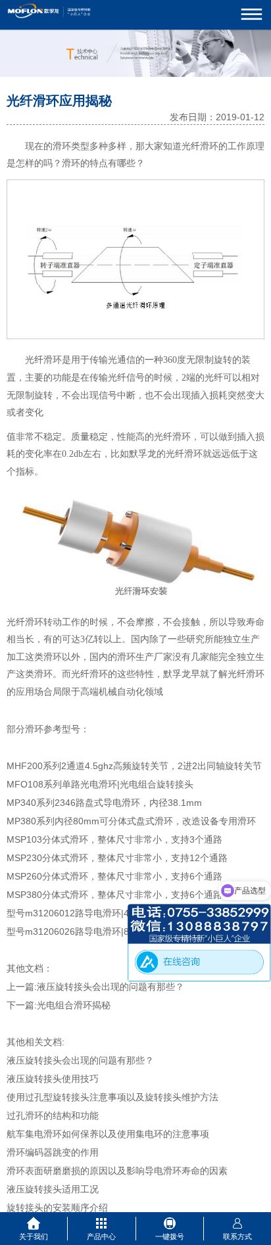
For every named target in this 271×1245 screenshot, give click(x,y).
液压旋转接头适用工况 (53, 1189)
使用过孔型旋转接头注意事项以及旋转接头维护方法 (112, 1097)
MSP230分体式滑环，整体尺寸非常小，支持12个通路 (117, 858)
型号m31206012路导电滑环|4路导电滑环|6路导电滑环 (118, 913)
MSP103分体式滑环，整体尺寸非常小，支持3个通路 (114, 839)
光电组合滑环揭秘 (74, 1005)
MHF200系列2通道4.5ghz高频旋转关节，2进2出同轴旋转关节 (134, 766)
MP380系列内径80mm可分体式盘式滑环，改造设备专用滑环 (131, 821)
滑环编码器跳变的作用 (53, 1152)
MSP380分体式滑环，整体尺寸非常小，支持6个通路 (114, 894)
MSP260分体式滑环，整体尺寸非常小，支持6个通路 (114, 876)
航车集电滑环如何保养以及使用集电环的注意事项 (108, 1134)
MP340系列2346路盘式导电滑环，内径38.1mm (104, 802)
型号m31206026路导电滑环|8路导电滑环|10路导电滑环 (120, 931)
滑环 (62, 146)
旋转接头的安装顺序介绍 (57, 1207)
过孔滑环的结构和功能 (53, 1115)
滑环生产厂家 (144, 657)
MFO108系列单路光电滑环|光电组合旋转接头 (100, 784)
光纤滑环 (200, 146)
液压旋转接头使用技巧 (53, 1078)
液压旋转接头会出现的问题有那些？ (110, 986)
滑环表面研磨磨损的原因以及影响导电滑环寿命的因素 (117, 1170)
